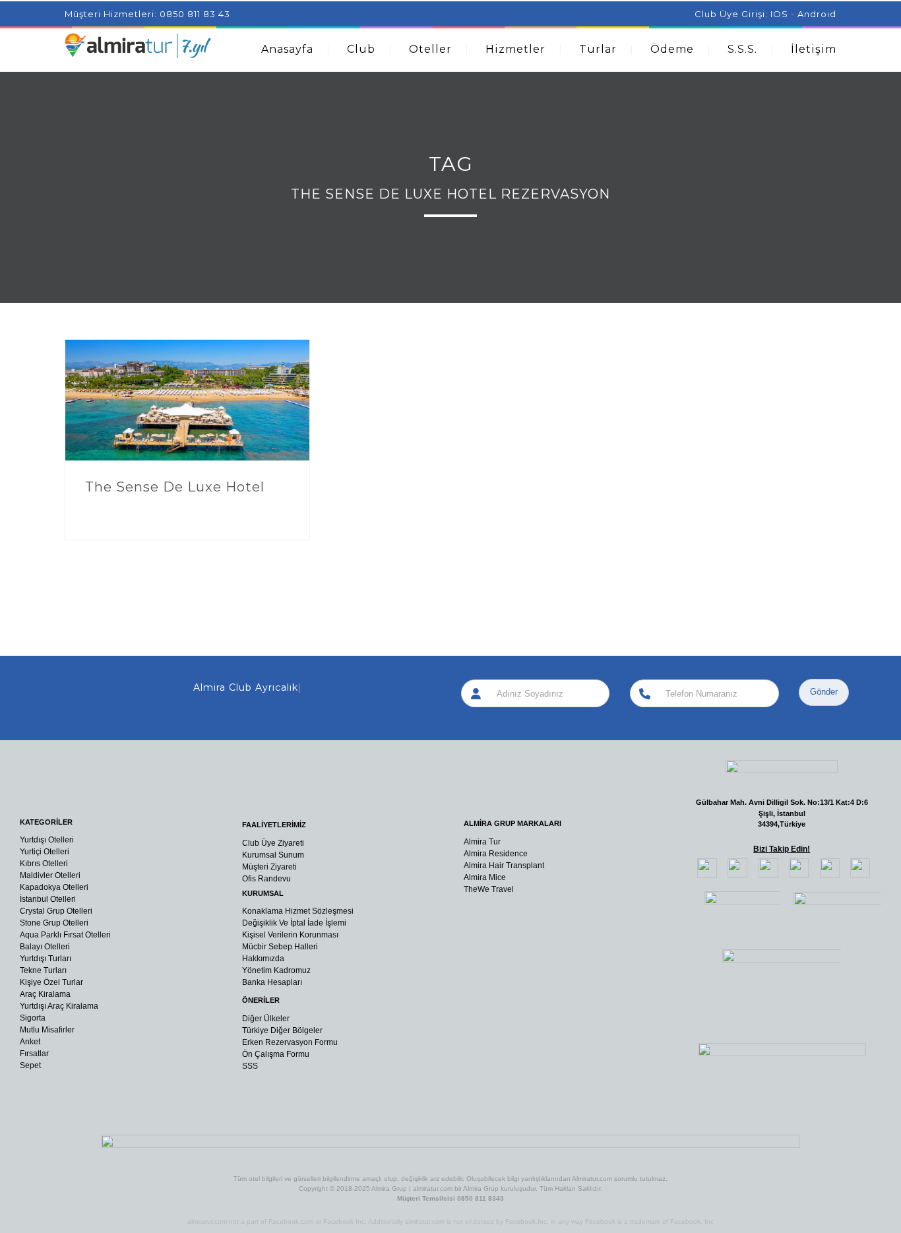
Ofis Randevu (266, 878)
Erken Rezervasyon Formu (290, 1042)
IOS (779, 14)
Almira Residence (496, 853)
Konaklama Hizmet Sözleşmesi (298, 911)
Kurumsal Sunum (273, 855)
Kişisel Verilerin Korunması (290, 934)
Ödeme (672, 49)
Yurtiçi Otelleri (44, 851)
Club (361, 49)
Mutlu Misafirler (47, 1029)
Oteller (430, 49)
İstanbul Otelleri (48, 899)
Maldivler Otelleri (50, 875)
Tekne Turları (43, 970)
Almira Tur (482, 841)
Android (816, 14)
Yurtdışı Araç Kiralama (59, 1006)
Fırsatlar (34, 1053)
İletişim (813, 49)
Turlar (598, 49)
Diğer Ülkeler (266, 1018)
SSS (250, 1066)
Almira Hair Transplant (504, 865)
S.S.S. (742, 49)
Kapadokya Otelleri (54, 887)
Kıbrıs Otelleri (44, 863)
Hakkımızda (263, 958)
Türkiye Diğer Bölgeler (282, 1030)
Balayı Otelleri (45, 946)
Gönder (824, 692)
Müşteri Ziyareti (269, 866)
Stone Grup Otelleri (54, 923)
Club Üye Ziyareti (273, 843)
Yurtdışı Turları (45, 958)
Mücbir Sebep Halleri (280, 946)
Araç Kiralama (45, 994)
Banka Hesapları (272, 982)
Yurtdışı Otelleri (47, 839)
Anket (30, 1041)
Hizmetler (515, 49)
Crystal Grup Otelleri (56, 911)
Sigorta (33, 1018)
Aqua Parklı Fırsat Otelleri (65, 934)
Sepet (30, 1065)
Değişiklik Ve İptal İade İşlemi (294, 923)
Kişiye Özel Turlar (51, 982)
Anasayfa (287, 49)
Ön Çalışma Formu (275, 1054)
